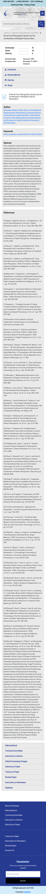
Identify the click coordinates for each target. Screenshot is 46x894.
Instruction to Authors (14, 756)
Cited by (8, 53)
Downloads (9, 48)
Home (6, 33)
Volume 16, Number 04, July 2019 (24, 33)
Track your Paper (29, 5)
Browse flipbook (13, 75)
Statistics (9, 788)
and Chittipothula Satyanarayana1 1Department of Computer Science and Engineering (22, 112)
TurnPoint (27, 892)
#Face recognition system (13, 134)
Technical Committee (14, 751)
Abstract (8, 143)
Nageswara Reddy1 (11, 110)
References (9, 212)
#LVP (29, 134)
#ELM (40, 134)
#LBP (25, 134)
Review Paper (11, 777)
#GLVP (34, 134)
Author (7, 107)
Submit (23, 881)
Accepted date (10, 61)
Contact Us (9, 850)
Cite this (10, 80)
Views (7, 51)
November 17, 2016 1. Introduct (30, 62)
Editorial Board (11, 746)
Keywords (8, 131)
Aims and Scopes (12, 806)
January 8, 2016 (28, 59)
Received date (10, 59)
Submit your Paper (17, 5)
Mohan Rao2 (23, 110)
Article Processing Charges (16, 761)
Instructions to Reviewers (15, 782)
